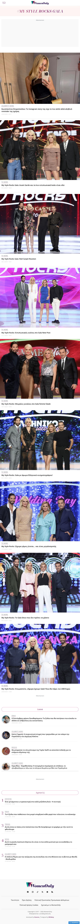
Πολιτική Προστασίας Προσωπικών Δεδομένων (52, 900)
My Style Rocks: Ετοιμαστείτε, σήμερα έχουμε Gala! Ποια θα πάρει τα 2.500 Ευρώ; (35, 689)
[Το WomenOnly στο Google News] (47, 892)
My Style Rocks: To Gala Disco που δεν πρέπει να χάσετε (25, 617)
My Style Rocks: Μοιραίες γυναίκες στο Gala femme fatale (26, 404)
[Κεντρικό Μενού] (4, 2)
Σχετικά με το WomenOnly (50, 905)
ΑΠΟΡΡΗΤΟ (75, 923)
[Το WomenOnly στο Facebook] (28, 892)
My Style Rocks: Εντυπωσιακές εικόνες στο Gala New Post (25, 333)
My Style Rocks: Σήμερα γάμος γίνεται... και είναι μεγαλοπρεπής (28, 546)
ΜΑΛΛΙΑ (14, 747)
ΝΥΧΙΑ (7, 839)
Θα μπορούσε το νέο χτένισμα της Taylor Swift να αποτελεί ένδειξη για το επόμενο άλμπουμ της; (41, 751)
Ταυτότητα (15, 900)
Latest (40, 709)
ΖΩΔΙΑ (14, 715)
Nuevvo (36, 917)
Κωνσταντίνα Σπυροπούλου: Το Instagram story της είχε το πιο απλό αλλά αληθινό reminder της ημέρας (36, 110)
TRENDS (7, 824)
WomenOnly (40, 885)
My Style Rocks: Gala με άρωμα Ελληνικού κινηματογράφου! (26, 475)
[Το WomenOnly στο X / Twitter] (42, 892)
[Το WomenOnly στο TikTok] (37, 892)
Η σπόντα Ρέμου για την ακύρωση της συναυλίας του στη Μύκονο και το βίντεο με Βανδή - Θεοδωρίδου (41, 858)
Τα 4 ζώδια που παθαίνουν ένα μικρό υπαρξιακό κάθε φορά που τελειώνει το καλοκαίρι (40, 814)
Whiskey (51, 917)
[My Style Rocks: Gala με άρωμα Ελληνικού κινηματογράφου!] (40, 440)
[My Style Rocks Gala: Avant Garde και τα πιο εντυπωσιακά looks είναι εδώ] (40, 150)
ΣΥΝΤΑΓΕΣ (8, 799)
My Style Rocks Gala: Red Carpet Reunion (18, 259)
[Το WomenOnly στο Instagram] (32, 892)
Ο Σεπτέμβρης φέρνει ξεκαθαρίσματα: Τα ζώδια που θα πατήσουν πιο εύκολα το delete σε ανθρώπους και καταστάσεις (44, 719)
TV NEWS (4, 182)
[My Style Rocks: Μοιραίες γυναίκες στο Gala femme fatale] (40, 369)
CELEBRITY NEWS (7, 106)
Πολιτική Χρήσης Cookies (29, 905)
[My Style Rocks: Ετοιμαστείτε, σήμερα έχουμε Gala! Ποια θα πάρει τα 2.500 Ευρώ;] (40, 654)
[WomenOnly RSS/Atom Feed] (52, 892)
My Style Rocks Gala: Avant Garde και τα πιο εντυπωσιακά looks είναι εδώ (32, 185)
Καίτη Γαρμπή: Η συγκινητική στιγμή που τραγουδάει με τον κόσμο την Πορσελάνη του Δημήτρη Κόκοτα (40, 735)
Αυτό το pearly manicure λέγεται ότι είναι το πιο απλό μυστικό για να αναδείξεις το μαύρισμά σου (38, 843)
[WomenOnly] (40, 3)
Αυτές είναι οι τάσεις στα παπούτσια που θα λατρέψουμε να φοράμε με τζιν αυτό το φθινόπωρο (39, 828)
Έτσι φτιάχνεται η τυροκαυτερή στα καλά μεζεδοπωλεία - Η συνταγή (33, 802)
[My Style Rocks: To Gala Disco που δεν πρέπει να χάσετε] (40, 583)
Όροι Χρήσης (27, 900)
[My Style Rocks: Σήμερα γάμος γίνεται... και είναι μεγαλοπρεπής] (40, 511)
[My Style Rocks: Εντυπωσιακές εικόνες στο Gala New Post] (40, 298)
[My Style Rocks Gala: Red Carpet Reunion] (40, 224)
